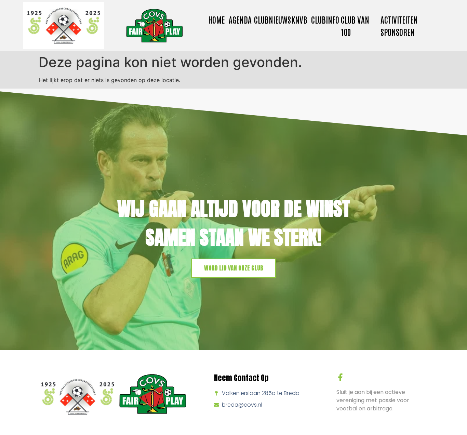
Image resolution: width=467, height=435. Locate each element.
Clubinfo (325, 19)
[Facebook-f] (340, 377)
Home (216, 19)
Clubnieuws (272, 19)
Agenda (240, 19)
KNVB (299, 19)
